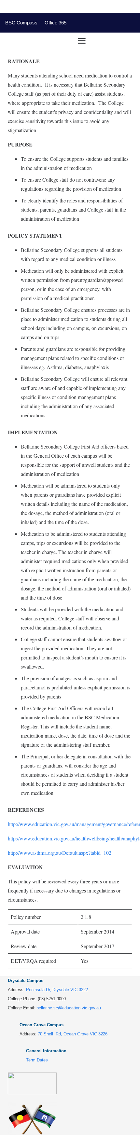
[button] (104, 41)
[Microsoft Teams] (120, 23)
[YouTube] (92, 23)
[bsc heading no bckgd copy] (17, 40)
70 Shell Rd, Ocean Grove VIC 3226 (72, 1033)
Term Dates (37, 1060)
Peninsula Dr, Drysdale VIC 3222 (57, 989)
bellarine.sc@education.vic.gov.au (68, 1007)
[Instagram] (133, 23)
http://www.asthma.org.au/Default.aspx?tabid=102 (59, 852)
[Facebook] (79, 23)
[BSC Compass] (106, 23)
